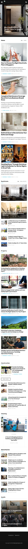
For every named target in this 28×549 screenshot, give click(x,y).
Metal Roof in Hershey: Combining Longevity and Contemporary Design (12, 331)
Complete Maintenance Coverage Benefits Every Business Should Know (13, 98)
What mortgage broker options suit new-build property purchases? (13, 290)
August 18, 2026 (12, 472)
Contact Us (10, 535)
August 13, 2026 (16, 73)
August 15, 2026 (12, 479)
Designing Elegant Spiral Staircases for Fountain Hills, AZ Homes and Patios (17, 405)
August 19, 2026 (12, 464)
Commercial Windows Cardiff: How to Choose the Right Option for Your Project (13, 310)
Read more (6, 379)
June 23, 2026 (12, 233)
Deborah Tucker (7, 73)
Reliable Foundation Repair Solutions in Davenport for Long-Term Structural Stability (17, 391)
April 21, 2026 (15, 313)
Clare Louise (6, 110)
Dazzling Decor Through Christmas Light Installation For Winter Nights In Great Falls (14, 166)
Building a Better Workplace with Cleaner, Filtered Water (12, 511)
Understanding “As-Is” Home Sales (17, 243)
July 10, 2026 (15, 273)
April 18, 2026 (12, 408)
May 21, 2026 (12, 386)
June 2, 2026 (13, 110)
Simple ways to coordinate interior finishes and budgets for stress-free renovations (17, 461)
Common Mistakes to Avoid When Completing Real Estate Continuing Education (13, 213)
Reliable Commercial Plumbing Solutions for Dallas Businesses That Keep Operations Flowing (13, 352)
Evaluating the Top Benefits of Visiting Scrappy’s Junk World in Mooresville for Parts (13, 270)
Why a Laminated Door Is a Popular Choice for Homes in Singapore (13, 29)
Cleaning (13, 434)
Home (25, 40)
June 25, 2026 (15, 293)
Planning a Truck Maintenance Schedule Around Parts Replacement (16, 469)
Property (4, 265)
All (22, 40)
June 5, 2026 (12, 240)
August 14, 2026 (12, 485)
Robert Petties (7, 273)
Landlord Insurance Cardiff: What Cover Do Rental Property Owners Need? (17, 222)
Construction (6, 367)
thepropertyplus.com (17, 543)
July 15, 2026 (12, 225)
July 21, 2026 (6, 217)
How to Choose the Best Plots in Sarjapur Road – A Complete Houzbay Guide (17, 230)
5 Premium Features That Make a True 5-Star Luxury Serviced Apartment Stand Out (13, 195)
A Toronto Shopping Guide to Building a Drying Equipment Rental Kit (14, 438)
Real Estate (23, 181)
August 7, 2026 (6, 199)
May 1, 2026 (11, 400)
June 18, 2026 (5, 375)
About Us (17, 535)
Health (4, 508)
